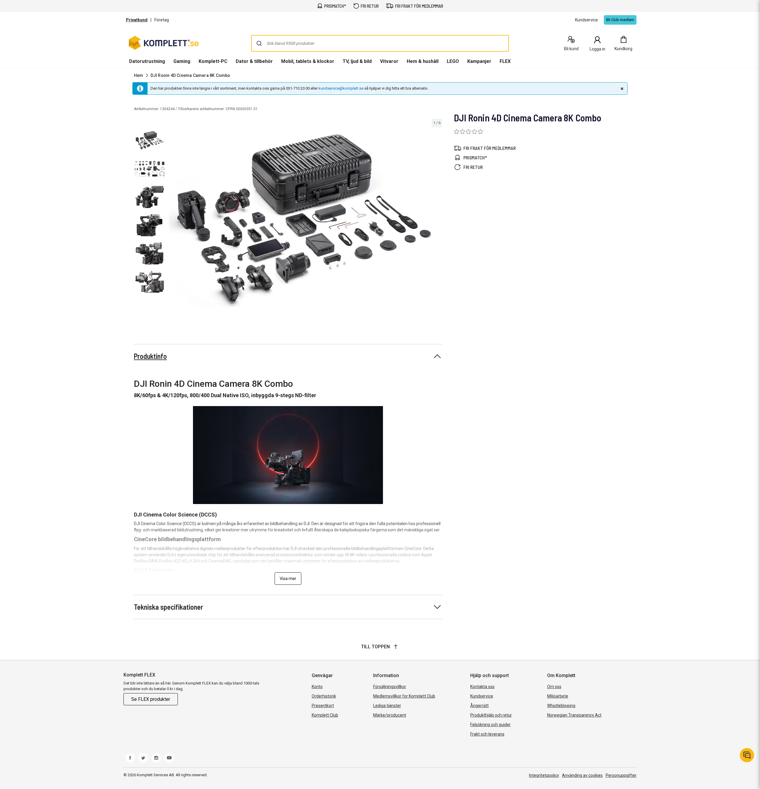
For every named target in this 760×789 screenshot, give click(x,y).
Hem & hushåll (422, 61)
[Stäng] (621, 88)
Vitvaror (389, 61)
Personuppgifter (621, 775)
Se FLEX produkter (150, 699)
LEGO (453, 61)
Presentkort (323, 705)
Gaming (181, 61)
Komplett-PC (213, 61)
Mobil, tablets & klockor (307, 61)
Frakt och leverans (487, 734)
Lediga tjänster (387, 705)
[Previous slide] (172, 221)
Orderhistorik (324, 696)
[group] (304, 221)
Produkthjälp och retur (491, 715)
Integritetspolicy (544, 775)
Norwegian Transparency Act (574, 715)
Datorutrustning (147, 61)
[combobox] (380, 43)
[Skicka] (259, 43)
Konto (317, 686)
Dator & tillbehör (254, 61)
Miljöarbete (557, 696)
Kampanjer (479, 61)
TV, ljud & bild (357, 61)
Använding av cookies (582, 775)
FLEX (505, 61)
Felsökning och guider (490, 724)
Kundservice (481, 696)
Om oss (554, 686)
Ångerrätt (479, 705)
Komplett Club (325, 715)
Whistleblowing (561, 705)
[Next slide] (436, 221)
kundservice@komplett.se (341, 88)
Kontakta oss (482, 686)
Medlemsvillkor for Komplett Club (404, 696)
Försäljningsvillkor (389, 686)
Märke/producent (389, 715)
